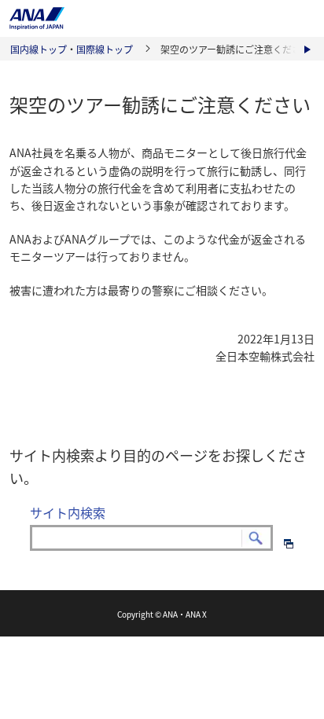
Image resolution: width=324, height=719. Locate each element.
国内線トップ (38, 49)
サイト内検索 (67, 512)
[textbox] (151, 538)
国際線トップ (104, 49)
